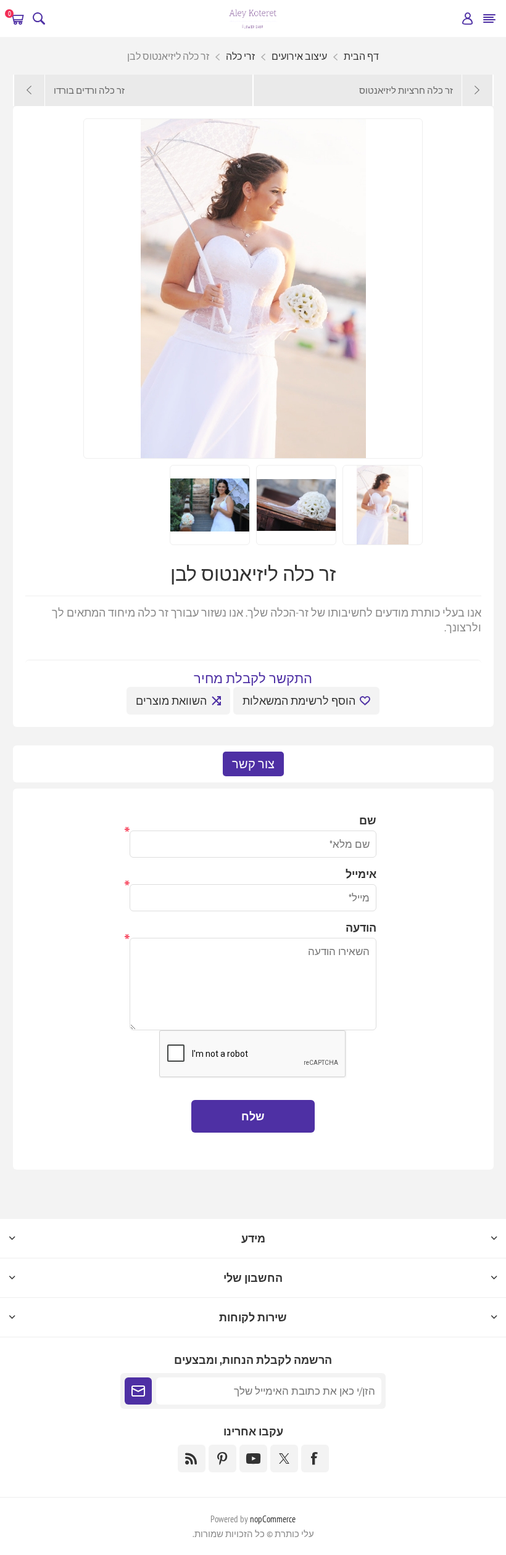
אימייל (361, 874)
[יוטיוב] (253, 1458)
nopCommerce (273, 1519)
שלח (253, 1116)
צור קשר (253, 764)
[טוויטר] (284, 1458)
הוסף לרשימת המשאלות (299, 701)
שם (367, 820)
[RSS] (191, 1458)
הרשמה (138, 1391)
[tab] (253, 764)
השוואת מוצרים (171, 701)
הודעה (361, 928)
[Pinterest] (222, 1458)
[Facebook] (315, 1458)
